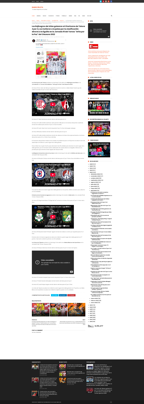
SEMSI (37, 1)
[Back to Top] (111, 402)
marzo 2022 (94, 298)
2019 (91, 309)
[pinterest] (103, 1)
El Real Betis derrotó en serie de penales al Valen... (100, 216)
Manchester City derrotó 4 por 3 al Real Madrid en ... (100, 206)
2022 (91, 172)
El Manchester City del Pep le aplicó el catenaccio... (101, 262)
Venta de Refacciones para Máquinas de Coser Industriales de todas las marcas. (98, 51)
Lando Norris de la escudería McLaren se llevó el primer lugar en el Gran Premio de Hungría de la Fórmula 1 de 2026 (76, 310)
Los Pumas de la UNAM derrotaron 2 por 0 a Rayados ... (101, 242)
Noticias (62, 20)
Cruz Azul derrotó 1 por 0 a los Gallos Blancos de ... (101, 232)
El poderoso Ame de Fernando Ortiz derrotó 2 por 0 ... (101, 222)
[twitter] (101, 1)
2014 (91, 319)
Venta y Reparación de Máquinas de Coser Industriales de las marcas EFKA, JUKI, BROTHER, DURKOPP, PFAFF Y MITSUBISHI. (99, 57)
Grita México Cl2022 (45, 20)
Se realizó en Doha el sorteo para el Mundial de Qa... (101, 295)
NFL (79, 15)
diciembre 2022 (95, 174)
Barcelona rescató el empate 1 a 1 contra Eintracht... (100, 275)
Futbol (37, 20)
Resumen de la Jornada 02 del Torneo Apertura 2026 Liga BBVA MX (58, 311)
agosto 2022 (94, 182)
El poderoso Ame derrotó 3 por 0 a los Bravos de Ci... (101, 272)
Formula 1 (64, 15)
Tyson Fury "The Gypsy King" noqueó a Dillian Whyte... (101, 219)
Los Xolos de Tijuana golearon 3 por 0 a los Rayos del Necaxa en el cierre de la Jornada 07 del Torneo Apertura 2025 (103, 391)
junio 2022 (94, 186)
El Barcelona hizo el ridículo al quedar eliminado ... (101, 259)
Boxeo (44, 15)
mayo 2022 (94, 188)
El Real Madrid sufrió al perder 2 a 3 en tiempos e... (101, 265)
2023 (91, 170)
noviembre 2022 (96, 176)
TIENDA (41, 1)
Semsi (83, 15)
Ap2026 (35, 304)
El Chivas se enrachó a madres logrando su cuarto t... (99, 192)
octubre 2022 (95, 178)
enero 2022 (94, 302)
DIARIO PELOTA (37, 7)
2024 (91, 168)
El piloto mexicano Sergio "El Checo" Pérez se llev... (101, 268)
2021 (91, 305)
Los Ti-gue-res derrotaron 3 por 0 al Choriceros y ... (101, 249)
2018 (91, 311)
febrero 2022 (95, 300)
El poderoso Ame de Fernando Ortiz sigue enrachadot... (101, 252)
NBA (75, 15)
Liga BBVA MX (55, 20)
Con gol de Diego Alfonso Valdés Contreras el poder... (100, 292)
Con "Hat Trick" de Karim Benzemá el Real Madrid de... (101, 278)
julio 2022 (94, 184)
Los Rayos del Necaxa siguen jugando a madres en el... (101, 226)
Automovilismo (72, 304)
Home (33, 15)
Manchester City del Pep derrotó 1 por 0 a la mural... (100, 285)
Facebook (51, 15)
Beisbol (39, 15)
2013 (91, 321)
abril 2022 (94, 190)
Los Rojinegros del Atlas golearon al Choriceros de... (101, 209)
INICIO (33, 1)
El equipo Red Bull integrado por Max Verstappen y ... (101, 212)
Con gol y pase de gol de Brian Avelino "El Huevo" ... (99, 288)
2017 (91, 313)
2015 (91, 317)
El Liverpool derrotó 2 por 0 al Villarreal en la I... (99, 202)
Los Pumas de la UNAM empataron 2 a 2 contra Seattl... (101, 196)
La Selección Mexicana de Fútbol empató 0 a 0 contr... (100, 199)
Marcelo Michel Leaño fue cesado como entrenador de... (100, 255)
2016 (91, 315)
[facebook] (111, 1)
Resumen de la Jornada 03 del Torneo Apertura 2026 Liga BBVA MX (40, 311)
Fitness (58, 15)
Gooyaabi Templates (56, 402)
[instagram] (106, 1)
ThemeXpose (40, 402)
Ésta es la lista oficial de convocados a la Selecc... (101, 229)
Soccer (89, 15)
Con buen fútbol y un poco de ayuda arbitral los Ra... (101, 239)
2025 (91, 166)
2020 (91, 307)
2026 (91, 164)
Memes (70, 15)
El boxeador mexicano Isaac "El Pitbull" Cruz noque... (99, 245)
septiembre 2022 (96, 180)
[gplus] (109, 1)
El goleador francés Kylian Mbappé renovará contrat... (100, 282)
